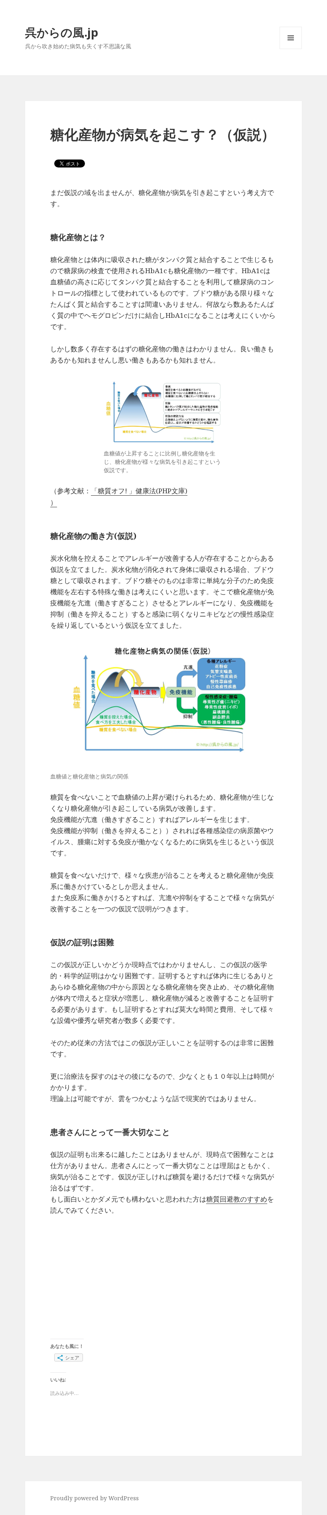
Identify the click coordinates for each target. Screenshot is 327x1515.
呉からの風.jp (61, 32)
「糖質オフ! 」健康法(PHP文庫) (139, 490)
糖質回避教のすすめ (236, 1199)
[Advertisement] (163, 1283)
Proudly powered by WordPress (94, 1498)
